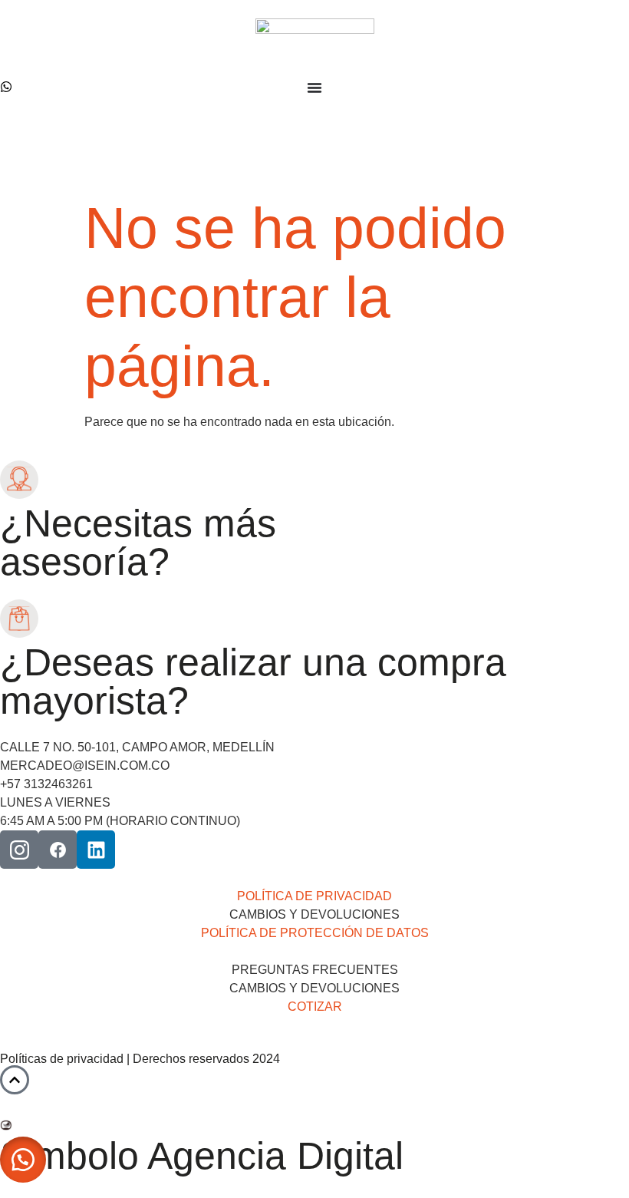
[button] (23, 1160)
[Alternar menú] (314, 87)
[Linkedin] (96, 849)
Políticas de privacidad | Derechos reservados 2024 (140, 1058)
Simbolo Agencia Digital (201, 1155)
